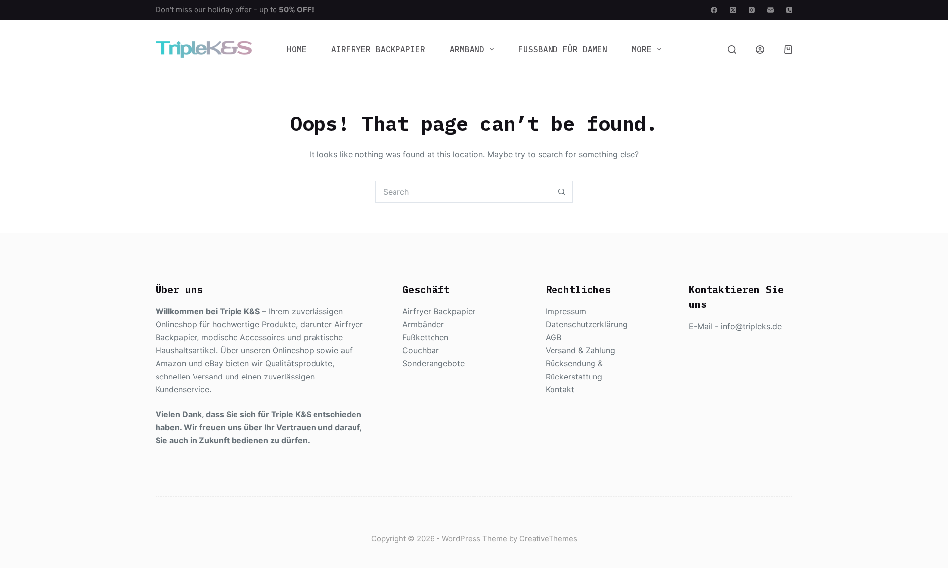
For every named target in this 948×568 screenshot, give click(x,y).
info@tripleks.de (751, 326)
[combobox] (463, 192)
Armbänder (423, 324)
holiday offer (230, 9)
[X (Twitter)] (733, 10)
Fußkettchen (425, 337)
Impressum (566, 311)
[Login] (760, 49)
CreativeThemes (548, 538)
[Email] (770, 10)
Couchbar (420, 350)
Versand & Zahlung (580, 350)
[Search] (732, 49)
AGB (553, 337)
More (642, 49)
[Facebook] (714, 10)
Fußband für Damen (562, 49)
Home (297, 49)
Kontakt (560, 389)
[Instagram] (752, 10)
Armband (467, 49)
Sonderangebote (433, 363)
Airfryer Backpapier (378, 49)
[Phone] (789, 10)
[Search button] (561, 191)
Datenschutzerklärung (587, 324)
